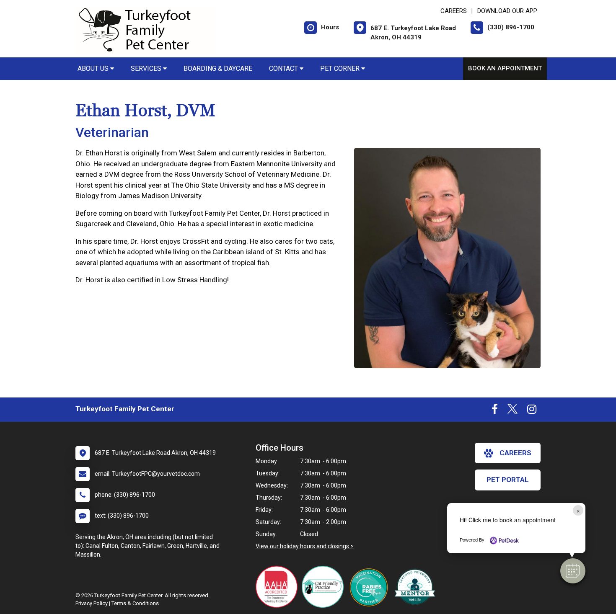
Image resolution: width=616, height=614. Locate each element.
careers (515, 453)
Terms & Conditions (135, 603)
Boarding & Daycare (218, 68)
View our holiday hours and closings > (305, 546)
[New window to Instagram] (532, 411)
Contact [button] (284, 68)
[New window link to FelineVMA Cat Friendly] (325, 587)
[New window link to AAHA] (279, 587)
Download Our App (507, 11)
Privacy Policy (91, 603)
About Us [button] (94, 68)
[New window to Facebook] (494, 411)
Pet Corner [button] (340, 68)
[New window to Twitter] (512, 411)
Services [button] (147, 68)
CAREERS (453, 11)
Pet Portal (508, 479)
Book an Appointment (505, 68)
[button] (572, 570)
